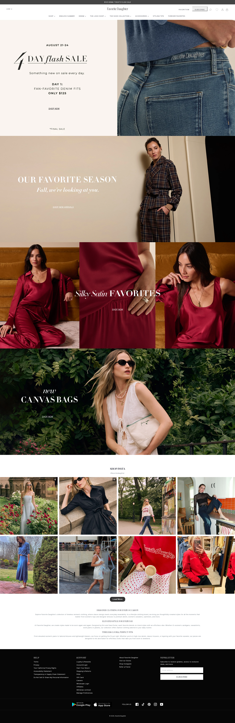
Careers (79, 680)
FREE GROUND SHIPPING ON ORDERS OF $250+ (117, 2)
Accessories (142, 16)
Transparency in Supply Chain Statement (49, 674)
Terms (36, 662)
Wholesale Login (82, 684)
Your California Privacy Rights (45, 668)
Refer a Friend (124, 667)
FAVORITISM (184, 10)
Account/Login (82, 665)
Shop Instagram (125, 664)
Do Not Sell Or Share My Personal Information (51, 677)
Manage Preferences (84, 693)
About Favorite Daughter (128, 658)
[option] (117, 2)
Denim (83, 16)
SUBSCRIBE (200, 10)
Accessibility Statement (43, 671)
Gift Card (80, 677)
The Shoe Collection (121, 16)
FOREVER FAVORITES (176, 16)
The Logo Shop (98, 16)
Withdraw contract (83, 690)
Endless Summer (67, 16)
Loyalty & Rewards (83, 662)
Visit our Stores (125, 661)
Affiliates (79, 687)
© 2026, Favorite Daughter (117, 716)
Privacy (36, 665)
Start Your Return (83, 668)
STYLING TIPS (158, 16)
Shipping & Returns (83, 671)
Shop (52, 16)
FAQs (78, 674)
